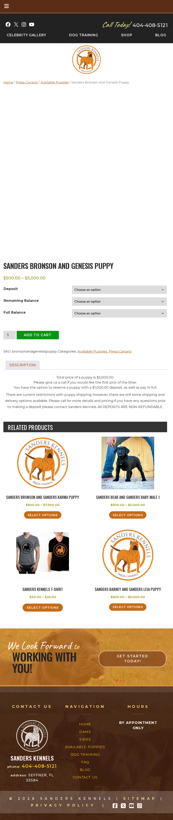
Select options (43, 515)
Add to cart (38, 335)
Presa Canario (27, 82)
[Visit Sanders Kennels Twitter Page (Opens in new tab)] (123, 805)
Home (8, 82)
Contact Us (85, 777)
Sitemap (140, 799)
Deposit (11, 289)
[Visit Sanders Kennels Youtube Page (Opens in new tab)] (131, 805)
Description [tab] (22, 365)
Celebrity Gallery (26, 35)
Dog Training (83, 35)
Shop (126, 35)
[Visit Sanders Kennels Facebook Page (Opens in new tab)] (115, 805)
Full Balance (15, 312)
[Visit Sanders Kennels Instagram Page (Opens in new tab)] (139, 805)
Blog (160, 35)
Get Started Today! (132, 658)
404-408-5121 (150, 25)
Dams (85, 732)
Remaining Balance (21, 301)
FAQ (85, 762)
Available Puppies (55, 82)
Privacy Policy (63, 805)
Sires (85, 739)
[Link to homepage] (32, 751)
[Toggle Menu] (6, 6)
